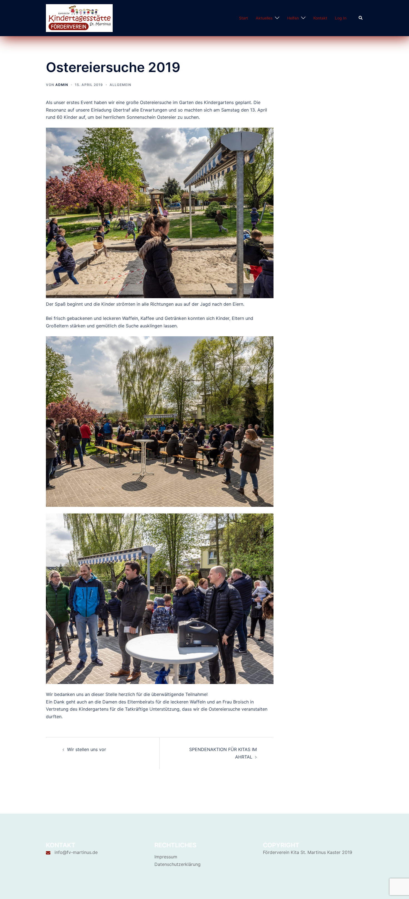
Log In (340, 18)
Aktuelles (264, 18)
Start (243, 18)
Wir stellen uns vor (86, 749)
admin (61, 85)
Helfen (293, 18)
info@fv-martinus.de (76, 852)
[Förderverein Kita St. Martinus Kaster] (79, 17)
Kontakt (320, 18)
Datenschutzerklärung (177, 864)
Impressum (165, 857)
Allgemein (120, 85)
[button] (361, 18)
